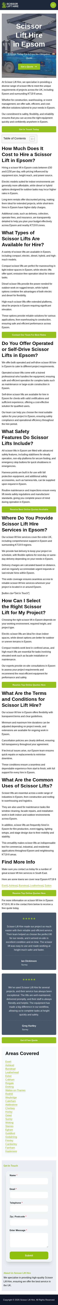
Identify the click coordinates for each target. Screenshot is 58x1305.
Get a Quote (27, 66)
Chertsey (10, 1108)
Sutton (48, 885)
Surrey (8, 1119)
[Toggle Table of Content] (30, 138)
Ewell (5, 885)
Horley (8, 1112)
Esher (8, 1076)
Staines (9, 1126)
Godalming (11, 1137)
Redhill (9, 1094)
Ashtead (13, 885)
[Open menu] (53, 5)
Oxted (8, 1115)
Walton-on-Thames (15, 1090)
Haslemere (11, 1151)
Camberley (11, 1144)
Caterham (10, 1101)
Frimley (9, 1140)
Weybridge (11, 1097)
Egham (9, 1129)
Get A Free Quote (29, 1040)
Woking (9, 1122)
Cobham (9, 1079)
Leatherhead (36, 885)
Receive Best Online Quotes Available (29, 509)
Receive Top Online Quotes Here (29, 685)
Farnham (10, 1147)
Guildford (10, 1133)
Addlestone (11, 1104)
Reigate (9, 1083)
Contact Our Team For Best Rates (29, 335)
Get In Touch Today (29, 129)
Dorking (9, 1086)
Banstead (24, 885)
